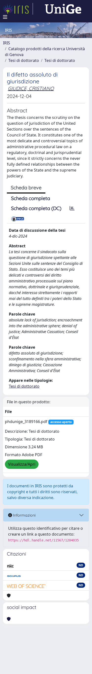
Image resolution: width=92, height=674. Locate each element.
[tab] (72, 208)
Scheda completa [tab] (30, 198)
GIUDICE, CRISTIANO (31, 88)
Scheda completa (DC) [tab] (36, 208)
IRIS (6, 43)
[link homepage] (18, 9)
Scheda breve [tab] (26, 187)
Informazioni (24, 515)
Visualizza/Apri (21, 464)
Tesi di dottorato (23, 60)
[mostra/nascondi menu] (5, 17)
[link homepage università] (63, 9)
